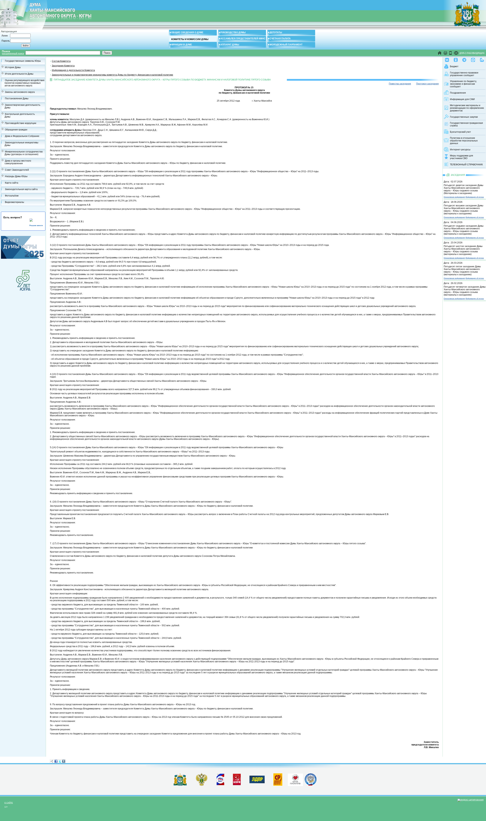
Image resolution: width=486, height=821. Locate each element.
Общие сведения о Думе (187, 32)
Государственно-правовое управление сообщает (464, 74)
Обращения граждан (16, 129)
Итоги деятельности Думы (19, 74)
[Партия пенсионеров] (295, 779)
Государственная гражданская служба (466, 124)
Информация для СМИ (462, 99)
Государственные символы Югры (23, 61)
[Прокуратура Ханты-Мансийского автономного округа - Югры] (202, 785)
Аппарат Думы (229, 44)
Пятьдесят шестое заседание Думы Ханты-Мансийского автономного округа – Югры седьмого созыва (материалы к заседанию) (463, 250)
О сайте (8, 803)
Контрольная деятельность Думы (20, 115)
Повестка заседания (400, 83)
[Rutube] (482, 59)
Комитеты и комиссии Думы (189, 39)
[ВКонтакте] (63, 761)
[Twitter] (59, 761)
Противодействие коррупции (20, 123)
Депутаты (276, 32)
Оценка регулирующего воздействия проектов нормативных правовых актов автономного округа (24, 83)
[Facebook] (56, 761)
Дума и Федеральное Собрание (22, 136)
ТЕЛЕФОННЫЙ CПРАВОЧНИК (466, 164)
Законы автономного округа (20, 92)
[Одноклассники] (456, 59)
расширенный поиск (13, 53)
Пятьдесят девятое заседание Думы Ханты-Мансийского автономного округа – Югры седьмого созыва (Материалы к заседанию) (463, 189)
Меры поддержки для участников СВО (461, 157)
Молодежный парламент (286, 44)
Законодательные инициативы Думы (21, 144)
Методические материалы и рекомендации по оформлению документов (467, 108)
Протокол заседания (427, 83)
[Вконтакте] (447, 59)
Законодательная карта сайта (21, 189)
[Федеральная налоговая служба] (310, 785)
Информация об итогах (474, 197)
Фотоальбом (11, 195)
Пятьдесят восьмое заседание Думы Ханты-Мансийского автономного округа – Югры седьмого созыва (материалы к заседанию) (463, 209)
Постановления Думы (16, 98)
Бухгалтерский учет (460, 132)
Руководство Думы (233, 32)
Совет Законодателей (17, 170)
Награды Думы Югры (16, 176)
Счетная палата (280, 38)
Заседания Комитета (63, 65)
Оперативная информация (454, 197)
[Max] (473, 59)
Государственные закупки (464, 117)
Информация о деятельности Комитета (73, 70)
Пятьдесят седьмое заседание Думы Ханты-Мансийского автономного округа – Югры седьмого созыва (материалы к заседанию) (464, 230)
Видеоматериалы (14, 202)
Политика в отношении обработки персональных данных (464, 141)
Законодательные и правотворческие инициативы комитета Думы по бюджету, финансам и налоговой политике (112, 74)
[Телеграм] (464, 59)
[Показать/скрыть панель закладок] (52, 761)
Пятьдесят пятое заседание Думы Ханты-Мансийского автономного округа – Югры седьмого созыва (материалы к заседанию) (462, 270)
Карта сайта (11, 182)
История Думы (13, 67)
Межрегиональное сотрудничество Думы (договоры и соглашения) (24, 153)
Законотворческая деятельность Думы (22, 106)
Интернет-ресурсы (460, 149)
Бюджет (454, 66)
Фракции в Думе (181, 44)
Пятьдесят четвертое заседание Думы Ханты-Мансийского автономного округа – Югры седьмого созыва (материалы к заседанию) (465, 290)
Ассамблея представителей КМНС (242, 38)
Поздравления (458, 92)
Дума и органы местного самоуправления (18, 162)
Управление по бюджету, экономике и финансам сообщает (463, 84)
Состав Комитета (61, 61)
